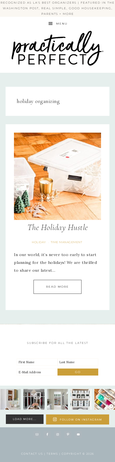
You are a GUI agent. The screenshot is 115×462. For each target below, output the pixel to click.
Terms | (54, 453)
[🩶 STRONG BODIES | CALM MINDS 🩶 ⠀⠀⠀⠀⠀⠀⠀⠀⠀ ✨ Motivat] (81, 399)
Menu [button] (62, 23)
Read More (57, 287)
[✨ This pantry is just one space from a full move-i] (57, 399)
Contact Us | (34, 453)
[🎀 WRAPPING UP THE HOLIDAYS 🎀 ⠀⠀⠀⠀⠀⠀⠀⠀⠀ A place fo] (104, 399)
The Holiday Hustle (57, 227)
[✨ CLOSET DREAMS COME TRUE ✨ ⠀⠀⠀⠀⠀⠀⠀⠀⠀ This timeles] (33, 399)
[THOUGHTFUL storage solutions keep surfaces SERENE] (10, 399)
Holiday (39, 242)
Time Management (66, 242)
